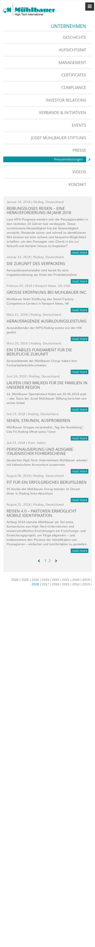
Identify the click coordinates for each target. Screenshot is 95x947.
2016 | (56, 584)
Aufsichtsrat (72, 49)
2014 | (77, 584)
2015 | (66, 584)
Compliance (73, 87)
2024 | (36, 580)
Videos (79, 171)
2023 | (46, 580)
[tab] (47, 37)
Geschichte (74, 37)
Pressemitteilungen (68, 159)
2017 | (46, 584)
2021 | (66, 580)
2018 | (36, 584)
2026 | (16, 580)
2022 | (56, 580)
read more (79, 252)
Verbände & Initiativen (62, 112)
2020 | (77, 580)
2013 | (87, 584)
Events (79, 125)
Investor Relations (66, 100)
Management (72, 62)
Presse (79, 150)
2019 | (87, 580)
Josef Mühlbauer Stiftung (58, 137)
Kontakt (77, 184)
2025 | (26, 580)
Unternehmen (68, 26)
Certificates (73, 74)
